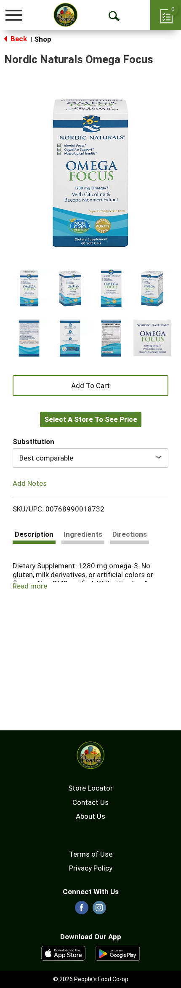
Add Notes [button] (30, 483)
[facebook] (81, 910)
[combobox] (90, 458)
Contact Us (90, 802)
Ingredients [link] (83, 534)
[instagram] (99, 910)
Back (18, 39)
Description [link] (34, 534)
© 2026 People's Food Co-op (90, 979)
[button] (29, 288)
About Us (90, 816)
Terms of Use (90, 854)
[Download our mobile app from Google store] (118, 952)
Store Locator (90, 788)
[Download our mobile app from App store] (63, 952)
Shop (42, 39)
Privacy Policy (90, 868)
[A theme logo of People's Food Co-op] (65, 14)
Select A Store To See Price (90, 419)
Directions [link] (129, 534)
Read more (30, 586)
